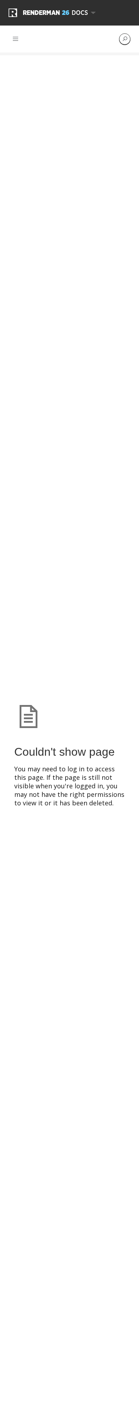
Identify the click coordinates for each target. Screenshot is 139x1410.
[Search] (124, 39)
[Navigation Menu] (16, 39)
